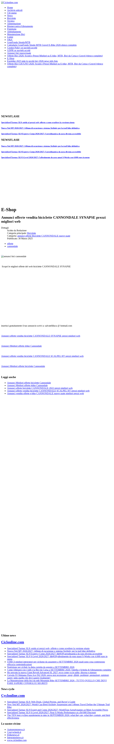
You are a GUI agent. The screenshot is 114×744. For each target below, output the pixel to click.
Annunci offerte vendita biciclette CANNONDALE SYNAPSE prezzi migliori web (40, 336)
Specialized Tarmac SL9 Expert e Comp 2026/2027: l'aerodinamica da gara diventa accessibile (41, 134)
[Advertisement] (57, 91)
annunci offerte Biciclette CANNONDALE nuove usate (43, 236)
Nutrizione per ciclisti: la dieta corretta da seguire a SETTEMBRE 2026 (40, 667)
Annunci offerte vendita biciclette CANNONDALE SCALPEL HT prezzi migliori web (42, 356)
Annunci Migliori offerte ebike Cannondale (21, 346)
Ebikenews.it (13, 735)
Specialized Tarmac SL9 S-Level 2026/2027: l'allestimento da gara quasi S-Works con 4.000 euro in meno (45, 157)
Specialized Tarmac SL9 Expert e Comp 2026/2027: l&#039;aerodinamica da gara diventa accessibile (54, 653)
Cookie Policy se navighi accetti (22, 47)
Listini (10, 37)
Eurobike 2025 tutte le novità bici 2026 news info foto (32, 61)
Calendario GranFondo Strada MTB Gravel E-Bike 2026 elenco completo (42, 45)
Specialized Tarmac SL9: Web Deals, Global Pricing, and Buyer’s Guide (41, 702)
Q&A (9, 39)
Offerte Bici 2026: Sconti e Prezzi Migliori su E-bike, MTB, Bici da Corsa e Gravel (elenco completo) (55, 55)
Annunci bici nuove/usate (19, 53)
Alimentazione (14, 23)
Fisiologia (11, 29)
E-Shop (10, 58)
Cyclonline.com (13, 695)
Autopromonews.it (16, 729)
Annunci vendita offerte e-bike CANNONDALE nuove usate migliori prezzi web (45, 393)
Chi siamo (12, 13)
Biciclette (11, 18)
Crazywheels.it (14, 732)
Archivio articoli (14, 10)
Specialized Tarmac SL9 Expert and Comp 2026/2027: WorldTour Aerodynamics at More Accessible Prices (57, 710)
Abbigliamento (14, 31)
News (10, 15)
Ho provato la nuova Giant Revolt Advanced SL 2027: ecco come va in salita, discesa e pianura (51, 672)
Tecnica (10, 21)
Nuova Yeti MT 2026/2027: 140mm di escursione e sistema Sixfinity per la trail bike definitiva (40, 128)
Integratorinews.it (15, 737)
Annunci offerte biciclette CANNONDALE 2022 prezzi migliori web (40, 388)
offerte (10, 243)
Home (10, 7)
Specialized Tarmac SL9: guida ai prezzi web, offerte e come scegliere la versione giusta (38, 122)
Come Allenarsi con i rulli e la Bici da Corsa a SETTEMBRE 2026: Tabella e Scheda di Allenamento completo (59, 670)
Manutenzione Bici (16, 34)
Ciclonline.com (12, 642)
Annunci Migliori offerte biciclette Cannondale (23, 366)
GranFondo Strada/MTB (18, 42)
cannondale (12, 246)
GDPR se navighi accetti (18, 50)
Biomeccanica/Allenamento (20, 26)
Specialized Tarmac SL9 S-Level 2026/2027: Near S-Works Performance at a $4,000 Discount (51, 712)
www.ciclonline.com (17, 740)
